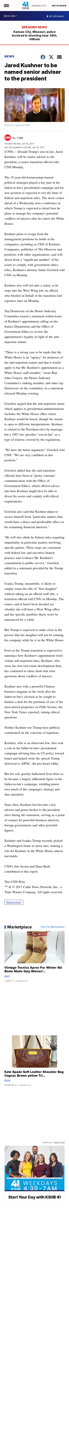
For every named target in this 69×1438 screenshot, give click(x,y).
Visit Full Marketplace (52, 927)
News (9, 56)
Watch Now (58, 6)
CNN (20, 138)
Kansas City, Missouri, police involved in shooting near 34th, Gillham (34, 35)
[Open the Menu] (6, 5)
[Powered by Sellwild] (59, 1142)
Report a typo (13, 902)
